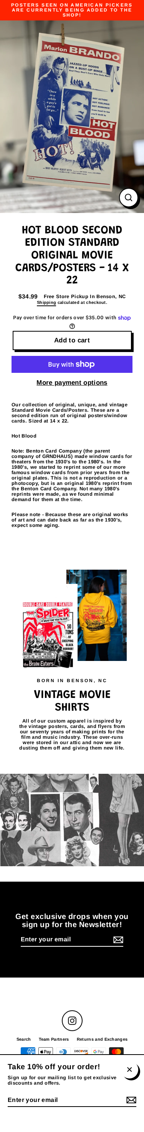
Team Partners (54, 1039)
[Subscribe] (117, 940)
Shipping (46, 302)
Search (24, 1039)
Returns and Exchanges (102, 1039)
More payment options (71, 382)
